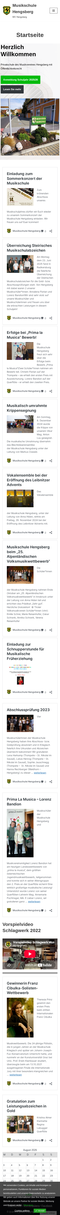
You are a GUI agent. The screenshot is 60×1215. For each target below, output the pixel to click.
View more (28, 1205)
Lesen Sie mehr (12, 89)
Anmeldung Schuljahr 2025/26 (20, 79)
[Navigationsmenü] (54, 10)
